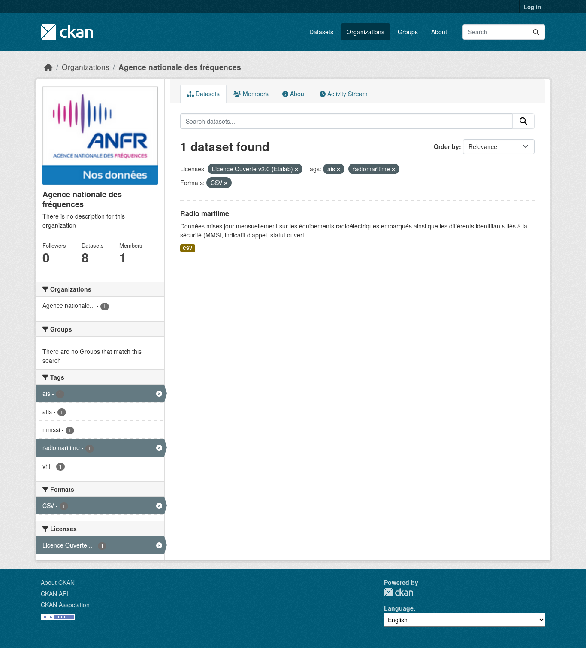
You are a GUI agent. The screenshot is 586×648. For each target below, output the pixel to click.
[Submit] (535, 32)
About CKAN (58, 582)
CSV (187, 248)
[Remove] (296, 169)
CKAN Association (65, 604)
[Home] (48, 66)
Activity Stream (347, 93)
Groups (408, 31)
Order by (446, 146)
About (439, 31)
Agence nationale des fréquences (179, 66)
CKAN (398, 592)
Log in (532, 7)
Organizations (365, 31)
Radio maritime (204, 213)
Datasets (321, 31)
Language (399, 608)
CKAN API (54, 593)
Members (255, 93)
